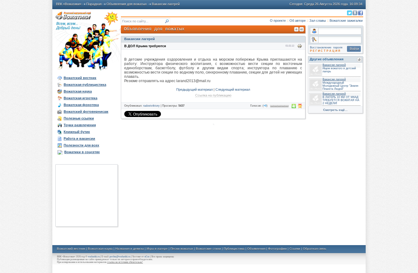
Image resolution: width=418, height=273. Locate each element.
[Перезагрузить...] (359, 59)
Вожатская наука (100, 248)
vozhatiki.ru (94, 256)
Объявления (256, 248)
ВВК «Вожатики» (68, 4)
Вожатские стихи (208, 248)
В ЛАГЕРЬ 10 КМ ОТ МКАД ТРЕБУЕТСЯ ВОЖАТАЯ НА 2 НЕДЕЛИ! (341, 100)
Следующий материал (232, 89)
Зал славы (317, 20)
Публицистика (234, 248)
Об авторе (297, 20)
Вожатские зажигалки (346, 20)
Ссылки (294, 248)
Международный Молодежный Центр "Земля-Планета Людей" (341, 85)
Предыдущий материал (194, 89)
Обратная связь (314, 248)
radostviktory (151, 105)
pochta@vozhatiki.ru (120, 256)
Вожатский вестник (71, 248)
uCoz (147, 256)
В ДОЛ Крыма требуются (145, 46)
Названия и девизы (129, 248)
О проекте (278, 20)
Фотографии (277, 248)
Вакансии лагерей (166, 4)
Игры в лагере (157, 248)
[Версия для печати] (299, 46)
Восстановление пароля (326, 47)
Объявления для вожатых (126, 4)
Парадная (94, 4)
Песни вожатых (181, 248)
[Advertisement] (86, 195)
